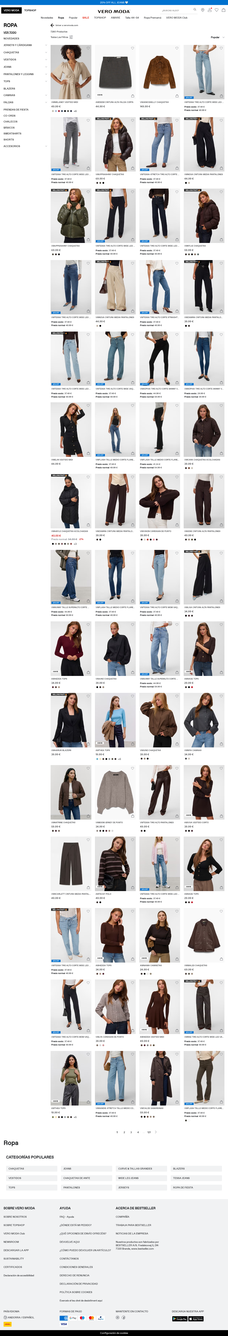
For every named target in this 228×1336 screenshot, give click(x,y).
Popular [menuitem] (73, 17)
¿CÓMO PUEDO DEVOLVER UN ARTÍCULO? (85, 1250)
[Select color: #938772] (150, 974)
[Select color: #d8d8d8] (112, 831)
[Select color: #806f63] (194, 254)
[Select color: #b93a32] (147, 539)
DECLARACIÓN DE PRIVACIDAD (79, 1283)
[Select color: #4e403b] (103, 759)
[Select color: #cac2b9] (188, 759)
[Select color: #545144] (100, 183)
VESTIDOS (15, 1178)
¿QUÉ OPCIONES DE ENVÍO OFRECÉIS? (83, 1233)
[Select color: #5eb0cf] (97, 759)
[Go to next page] (156, 1132)
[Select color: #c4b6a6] (188, 183)
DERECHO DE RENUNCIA (74, 1275)
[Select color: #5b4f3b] (153, 1045)
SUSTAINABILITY (14, 1258)
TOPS (12, 1187)
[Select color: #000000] (64, 111)
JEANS (67, 1168)
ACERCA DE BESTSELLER (136, 1208)
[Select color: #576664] (198, 254)
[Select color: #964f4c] (70, 544)
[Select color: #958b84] (55, 544)
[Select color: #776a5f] (58, 831)
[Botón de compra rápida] (88, 96)
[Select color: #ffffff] (188, 1120)
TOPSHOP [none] (30, 10)
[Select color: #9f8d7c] (188, 539)
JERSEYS (123, 1187)
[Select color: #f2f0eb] (147, 974)
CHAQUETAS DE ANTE (76, 1178)
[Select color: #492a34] (156, 539)
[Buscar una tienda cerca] (202, 10)
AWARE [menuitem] (115, 17)
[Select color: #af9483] (58, 687)
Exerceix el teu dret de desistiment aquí (81, 1300)
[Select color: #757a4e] (52, 1117)
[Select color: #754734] (188, 468)
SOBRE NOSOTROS (15, 1216)
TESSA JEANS (181, 1178)
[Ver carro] (223, 10)
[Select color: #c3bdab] (52, 111)
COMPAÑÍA (122, 1216)
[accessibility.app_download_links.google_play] (180, 1321)
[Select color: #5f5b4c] (58, 544)
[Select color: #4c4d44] (67, 111)
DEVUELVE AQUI (70, 1241)
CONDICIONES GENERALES (76, 1267)
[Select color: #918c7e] (67, 544)
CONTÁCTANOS (69, 1258)
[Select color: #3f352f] (52, 831)
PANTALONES (71, 1187)
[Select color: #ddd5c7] (144, 539)
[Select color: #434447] (185, 759)
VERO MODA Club (14, 1233)
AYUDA (65, 1208)
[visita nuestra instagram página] (117, 1318)
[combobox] (206, 37)
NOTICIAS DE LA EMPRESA (132, 1233)
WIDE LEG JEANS (128, 1178)
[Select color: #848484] (147, 1045)
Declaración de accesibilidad (19, 1275)
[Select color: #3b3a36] (64, 544)
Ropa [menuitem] (61, 17)
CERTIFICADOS (13, 1267)
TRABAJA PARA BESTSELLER (133, 1225)
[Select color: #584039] (55, 687)
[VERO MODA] (114, 12)
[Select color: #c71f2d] (191, 687)
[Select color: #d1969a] (103, 1045)
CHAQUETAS (16, 1168)
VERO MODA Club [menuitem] (176, 17)
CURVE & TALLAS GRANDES (135, 1168)
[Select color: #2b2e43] (70, 111)
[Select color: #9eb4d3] (55, 111)
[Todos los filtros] (62, 37)
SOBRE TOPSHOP (14, 1225)
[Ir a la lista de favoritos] (216, 10)
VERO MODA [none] (11, 10)
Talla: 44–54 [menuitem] (132, 17)
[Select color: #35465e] (61, 111)
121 (149, 1132)
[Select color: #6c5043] (147, 1117)
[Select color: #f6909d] (153, 539)
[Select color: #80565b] (61, 544)
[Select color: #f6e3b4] (100, 759)
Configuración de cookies (114, 1333)
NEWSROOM (11, 1241)
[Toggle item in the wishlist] (88, 48)
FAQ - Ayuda (67, 1216)
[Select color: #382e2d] (97, 183)
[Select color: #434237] (185, 1120)
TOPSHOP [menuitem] (100, 17)
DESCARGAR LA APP (16, 1250)
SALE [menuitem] (85, 17)
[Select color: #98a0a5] (109, 759)
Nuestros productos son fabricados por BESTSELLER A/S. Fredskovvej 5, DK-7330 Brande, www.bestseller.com (137, 1245)
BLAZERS (179, 1168)
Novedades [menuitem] (47, 17)
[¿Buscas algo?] (195, 9)
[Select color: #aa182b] (58, 111)
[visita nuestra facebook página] (123, 1318)
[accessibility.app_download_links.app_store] (196, 1321)
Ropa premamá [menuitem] (152, 17)
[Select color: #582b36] (52, 687)
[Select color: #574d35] (191, 539)
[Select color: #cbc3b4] (191, 468)
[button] (71, 72)
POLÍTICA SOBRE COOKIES (76, 1292)
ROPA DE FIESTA (183, 1187)
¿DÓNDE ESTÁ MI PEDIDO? (76, 1225)
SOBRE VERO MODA (19, 1208)
